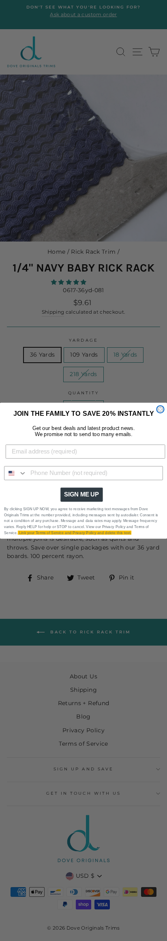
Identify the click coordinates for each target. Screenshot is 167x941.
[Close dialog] (160, 409)
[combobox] (15, 472)
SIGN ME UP (81, 494)
